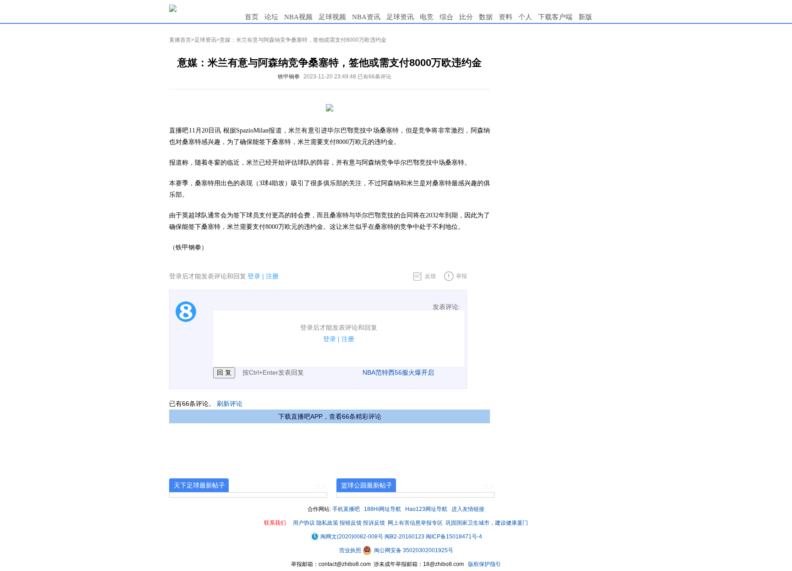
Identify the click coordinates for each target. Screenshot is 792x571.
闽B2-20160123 (404, 536)
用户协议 (304, 523)
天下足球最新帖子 (199, 485)
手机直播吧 (346, 509)
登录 (254, 276)
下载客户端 (555, 17)
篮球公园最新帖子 (366, 485)
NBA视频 (298, 17)
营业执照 (351, 550)
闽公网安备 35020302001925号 (413, 550)
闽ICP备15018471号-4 (454, 536)
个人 (525, 17)
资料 (505, 17)
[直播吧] (172, 8)
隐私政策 (327, 523)
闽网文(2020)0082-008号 (351, 536)
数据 (486, 17)
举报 (461, 276)
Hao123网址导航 (426, 509)
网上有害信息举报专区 (415, 523)
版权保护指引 (484, 564)
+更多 (320, 486)
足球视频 (332, 17)
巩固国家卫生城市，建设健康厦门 (487, 523)
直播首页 (180, 40)
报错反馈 (351, 523)
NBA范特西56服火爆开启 (398, 372)
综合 (446, 17)
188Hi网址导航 (382, 509)
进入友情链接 (467, 509)
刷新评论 (229, 403)
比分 (466, 17)
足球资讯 (400, 17)
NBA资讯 (366, 17)
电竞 (427, 17)
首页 (251, 17)
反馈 (430, 276)
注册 (272, 276)
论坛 (271, 17)
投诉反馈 (374, 523)
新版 (585, 17)
